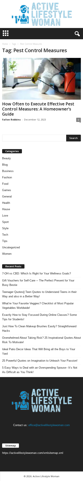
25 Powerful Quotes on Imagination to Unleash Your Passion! (39, 360)
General (7, 196)
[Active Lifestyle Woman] (41, 14)
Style (5, 228)
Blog (5, 164)
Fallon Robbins (11, 119)
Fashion (7, 177)
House (6, 209)
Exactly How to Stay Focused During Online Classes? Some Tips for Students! (39, 317)
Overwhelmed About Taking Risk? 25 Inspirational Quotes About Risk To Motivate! (41, 340)
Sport (5, 222)
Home (5, 43)
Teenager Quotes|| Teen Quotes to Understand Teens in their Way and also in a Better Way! (39, 294)
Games (6, 190)
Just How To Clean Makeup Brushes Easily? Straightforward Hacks (39, 328)
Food (5, 183)
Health (6, 202)
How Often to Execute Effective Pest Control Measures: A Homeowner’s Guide (38, 109)
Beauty (6, 158)
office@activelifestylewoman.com (49, 425)
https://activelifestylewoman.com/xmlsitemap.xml (32, 452)
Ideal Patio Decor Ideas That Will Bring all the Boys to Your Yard (38, 351)
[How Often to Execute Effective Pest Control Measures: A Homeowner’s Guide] (41, 79)
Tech (5, 234)
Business (8, 171)
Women (6, 253)
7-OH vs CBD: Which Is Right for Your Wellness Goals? (36, 273)
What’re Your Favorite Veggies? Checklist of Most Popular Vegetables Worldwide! (38, 305)
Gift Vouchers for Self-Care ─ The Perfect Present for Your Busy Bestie (38, 283)
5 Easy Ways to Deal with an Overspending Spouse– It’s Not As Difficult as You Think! (39, 370)
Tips (4, 241)
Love (5, 215)
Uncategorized (11, 247)
